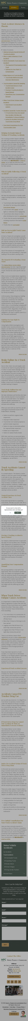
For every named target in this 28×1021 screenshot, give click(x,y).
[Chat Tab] (14, 510)
